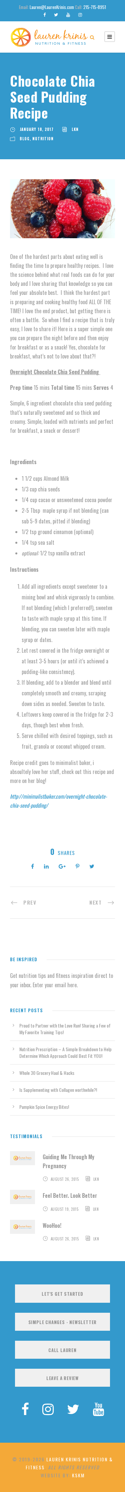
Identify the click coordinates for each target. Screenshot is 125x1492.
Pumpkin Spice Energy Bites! (44, 1106)
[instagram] (80, 14)
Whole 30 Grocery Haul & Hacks (46, 1072)
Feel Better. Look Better (70, 1195)
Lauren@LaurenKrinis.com (52, 7)
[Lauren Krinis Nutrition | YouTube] (98, 1408)
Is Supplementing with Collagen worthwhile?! (58, 1089)
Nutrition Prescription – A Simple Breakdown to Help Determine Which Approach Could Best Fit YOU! (65, 1052)
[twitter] (56, 14)
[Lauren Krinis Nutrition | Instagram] (48, 1408)
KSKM (78, 1475)
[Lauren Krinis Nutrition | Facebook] (25, 1408)
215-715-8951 (94, 7)
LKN (75, 129)
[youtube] (68, 14)
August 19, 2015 (65, 1209)
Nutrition (43, 138)
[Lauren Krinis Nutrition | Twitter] (73, 1408)
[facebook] (44, 14)
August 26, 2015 (65, 1179)
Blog (25, 138)
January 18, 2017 (37, 129)
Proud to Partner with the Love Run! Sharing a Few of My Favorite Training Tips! (65, 1029)
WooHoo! (52, 1225)
